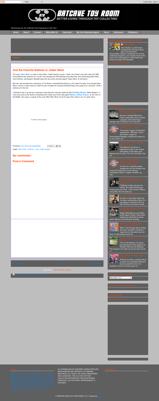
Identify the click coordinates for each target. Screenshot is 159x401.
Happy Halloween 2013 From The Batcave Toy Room (131, 127)
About (26, 32)
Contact (37, 32)
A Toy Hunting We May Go (130, 196)
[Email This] (48, 146)
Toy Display (25, 390)
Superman (16, 379)
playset (49, 388)
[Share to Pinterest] (60, 146)
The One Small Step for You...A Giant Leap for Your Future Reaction (132, 181)
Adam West (22, 149)
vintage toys (16, 376)
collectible (41, 379)
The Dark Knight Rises (32, 376)
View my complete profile (119, 62)
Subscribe (67, 32)
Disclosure (118, 32)
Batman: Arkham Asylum (79, 95)
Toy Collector (32, 388)
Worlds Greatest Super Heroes (22, 383)
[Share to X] (54, 146)
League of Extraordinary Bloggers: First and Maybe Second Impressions (130, 162)
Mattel (33, 385)
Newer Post (18, 263)
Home (15, 32)
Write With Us (52, 32)
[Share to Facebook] (57, 146)
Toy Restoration (34, 390)
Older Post (97, 263)
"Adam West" (25, 74)
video (52, 381)
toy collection (41, 388)
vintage (21, 381)
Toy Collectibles (30, 381)
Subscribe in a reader (118, 299)
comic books (48, 376)
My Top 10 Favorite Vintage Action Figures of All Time (130, 224)
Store (106, 32)
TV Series (49, 374)
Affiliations (133, 32)
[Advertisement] (58, 44)
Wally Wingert (80, 92)
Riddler (36, 383)
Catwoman (50, 379)
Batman (31, 149)
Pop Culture (42, 390)
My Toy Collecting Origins (88, 32)
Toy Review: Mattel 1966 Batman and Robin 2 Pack (133, 209)
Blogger (100, 396)
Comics (42, 383)
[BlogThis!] (51, 146)
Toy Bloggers (24, 385)
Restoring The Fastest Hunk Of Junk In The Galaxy (132, 112)
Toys (25, 374)
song (37, 149)
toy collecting (41, 385)
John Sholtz (128, 44)
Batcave (14, 381)
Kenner (47, 381)
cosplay (40, 381)
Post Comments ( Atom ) (62, 270)
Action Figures (36, 374)
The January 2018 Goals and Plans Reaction (131, 144)
